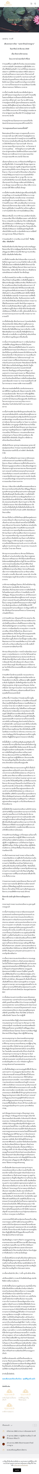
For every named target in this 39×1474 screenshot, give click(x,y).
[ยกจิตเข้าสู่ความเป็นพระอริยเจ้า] (9, 1393)
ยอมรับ (17, 1470)
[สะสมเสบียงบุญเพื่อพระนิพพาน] (3, 1450)
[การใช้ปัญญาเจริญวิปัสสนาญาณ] (25, 1393)
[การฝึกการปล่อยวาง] (9, 1406)
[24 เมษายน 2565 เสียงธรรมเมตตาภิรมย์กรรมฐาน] (3, 1444)
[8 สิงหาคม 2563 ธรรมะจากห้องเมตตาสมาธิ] (3, 1431)
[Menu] (31, 3)
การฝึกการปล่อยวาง (8, 1412)
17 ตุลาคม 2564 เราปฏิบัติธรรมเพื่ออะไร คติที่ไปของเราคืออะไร (21, 1437)
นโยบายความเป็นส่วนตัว (21, 1465)
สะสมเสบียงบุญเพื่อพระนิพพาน (16, 1450)
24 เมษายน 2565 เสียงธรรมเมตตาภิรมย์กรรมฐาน (20, 1444)
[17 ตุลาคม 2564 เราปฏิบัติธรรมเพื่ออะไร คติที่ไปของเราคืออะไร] (3, 1437)
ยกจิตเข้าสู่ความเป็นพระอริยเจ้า (9, 1399)
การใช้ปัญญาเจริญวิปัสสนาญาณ (23, 1399)
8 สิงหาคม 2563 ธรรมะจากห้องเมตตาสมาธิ (21, 1431)
